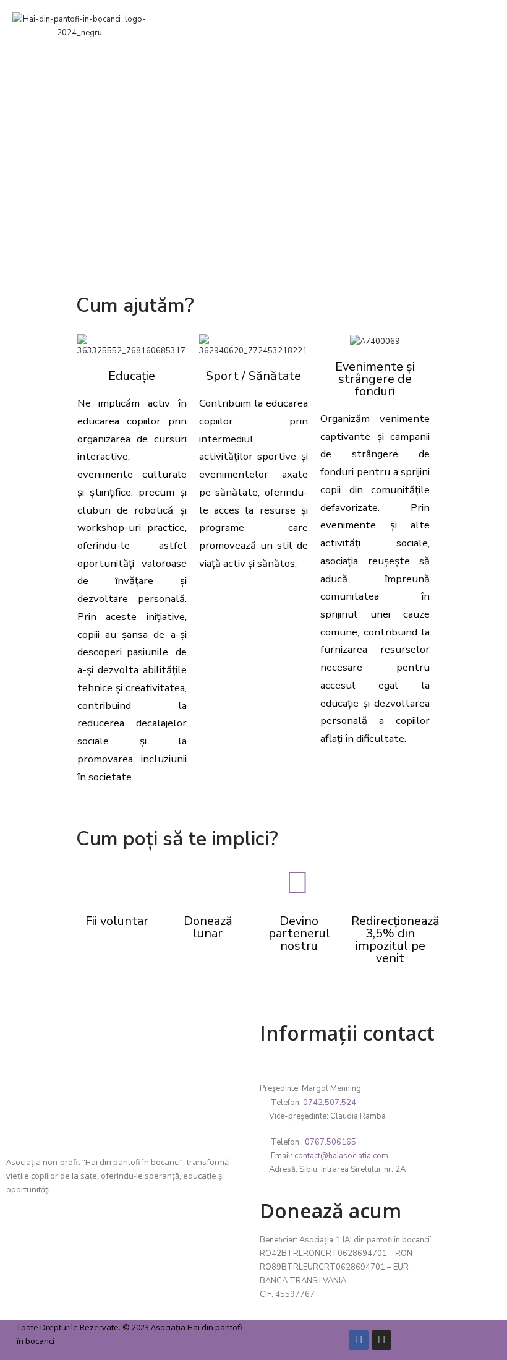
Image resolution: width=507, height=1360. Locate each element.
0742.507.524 (329, 1102)
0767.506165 (330, 1142)
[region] (253, 146)
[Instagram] (381, 1340)
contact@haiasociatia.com (341, 1155)
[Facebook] (359, 1340)
